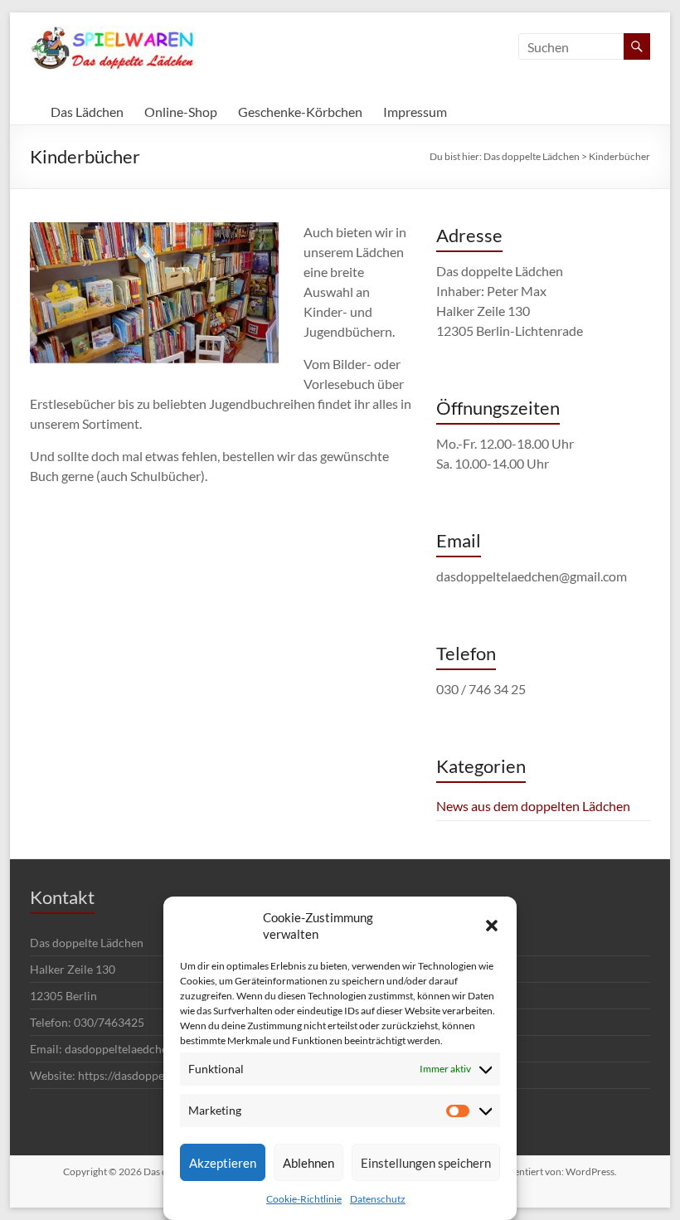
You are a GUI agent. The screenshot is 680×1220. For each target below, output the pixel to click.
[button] (491, 925)
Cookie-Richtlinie (304, 1199)
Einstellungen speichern (426, 1162)
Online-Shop (180, 111)
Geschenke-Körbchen (300, 111)
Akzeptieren (222, 1162)
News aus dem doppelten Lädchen (533, 806)
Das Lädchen (87, 111)
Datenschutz (378, 1199)
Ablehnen (308, 1162)
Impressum (415, 111)
